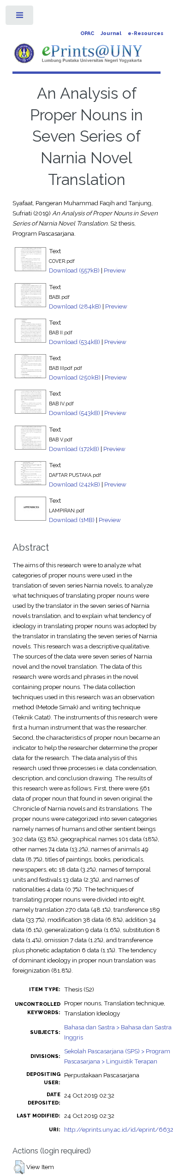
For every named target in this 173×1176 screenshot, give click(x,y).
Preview (115, 270)
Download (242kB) (74, 484)
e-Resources (145, 33)
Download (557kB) (74, 270)
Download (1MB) (72, 519)
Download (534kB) (74, 341)
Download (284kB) (75, 306)
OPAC (87, 33)
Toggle (20, 17)
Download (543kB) (74, 412)
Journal (111, 33)
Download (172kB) (74, 448)
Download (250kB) (75, 377)
